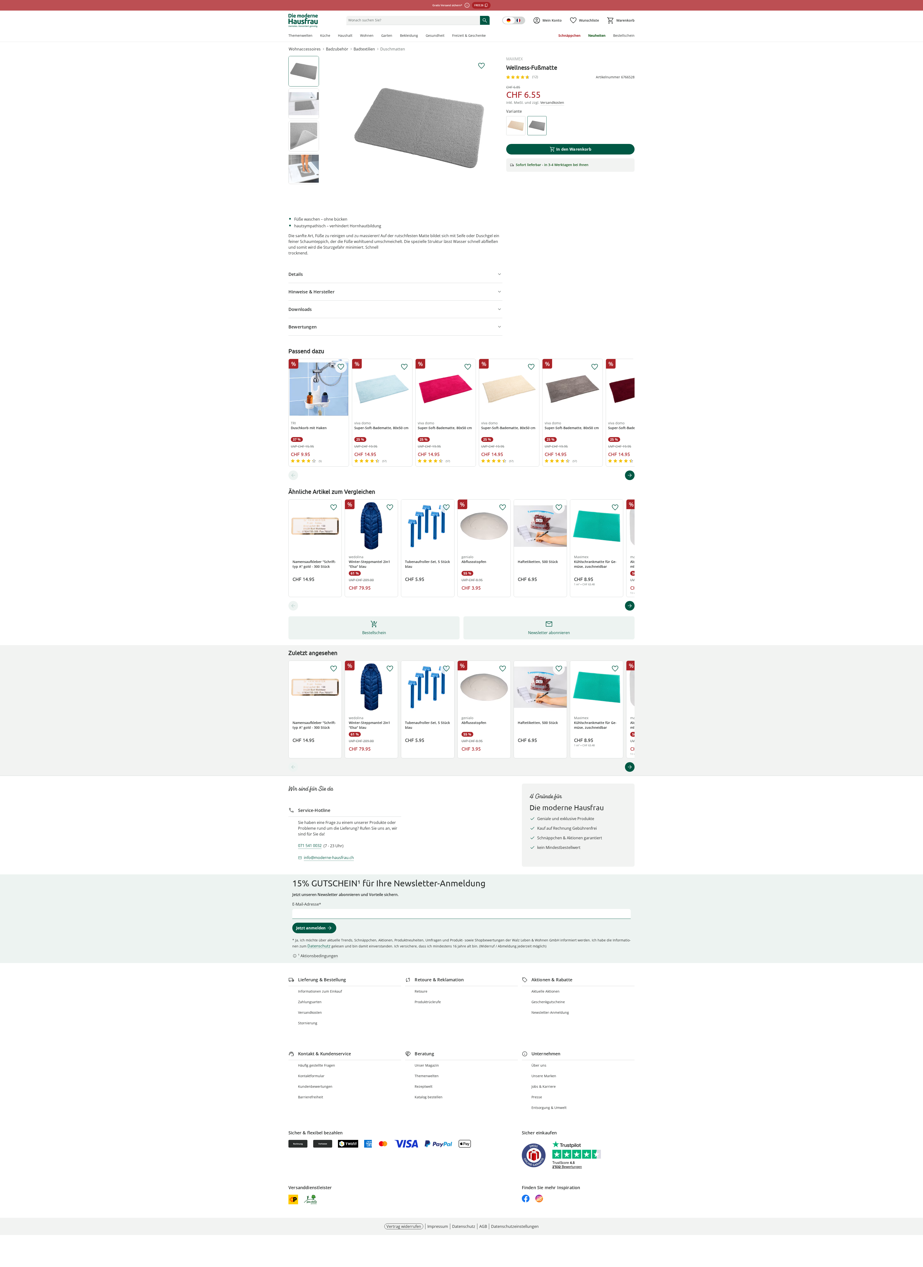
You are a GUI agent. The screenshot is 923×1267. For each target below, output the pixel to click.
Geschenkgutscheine (548, 1002)
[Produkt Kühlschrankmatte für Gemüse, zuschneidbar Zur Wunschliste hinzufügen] (615, 507)
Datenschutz (319, 946)
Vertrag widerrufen (404, 1226)
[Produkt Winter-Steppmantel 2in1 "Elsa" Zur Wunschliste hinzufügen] (390, 507)
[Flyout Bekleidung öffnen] (420, 36)
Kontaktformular (311, 1076)
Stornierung (307, 1023)
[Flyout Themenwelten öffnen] (314, 36)
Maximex (514, 59)
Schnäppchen (569, 35)
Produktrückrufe (428, 1002)
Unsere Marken (543, 1076)
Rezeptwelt (423, 1086)
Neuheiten (596, 35)
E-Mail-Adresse (305, 904)
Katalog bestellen (429, 1097)
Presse (536, 1097)
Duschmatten (392, 49)
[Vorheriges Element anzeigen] (293, 475)
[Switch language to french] (513, 20)
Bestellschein (624, 35)
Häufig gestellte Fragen (316, 1065)
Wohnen (367, 35)
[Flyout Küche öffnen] (332, 36)
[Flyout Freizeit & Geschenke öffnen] (488, 36)
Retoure (421, 991)
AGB (483, 1226)
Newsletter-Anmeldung (550, 1012)
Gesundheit (435, 35)
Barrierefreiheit (310, 1097)
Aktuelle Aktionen (545, 991)
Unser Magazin (427, 1065)
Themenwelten (300, 35)
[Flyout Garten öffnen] (394, 36)
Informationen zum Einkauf (320, 991)
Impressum (437, 1226)
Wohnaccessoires (305, 49)
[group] (419, 128)
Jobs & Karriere (543, 1086)
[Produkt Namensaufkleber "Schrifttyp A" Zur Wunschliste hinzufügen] (334, 507)
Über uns (538, 1065)
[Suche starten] (485, 20)
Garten (386, 35)
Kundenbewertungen (315, 1086)
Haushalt (345, 35)
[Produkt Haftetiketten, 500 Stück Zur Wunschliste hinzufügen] (559, 507)
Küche (325, 35)
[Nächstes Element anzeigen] (630, 475)
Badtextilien (364, 49)
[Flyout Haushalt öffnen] (354, 36)
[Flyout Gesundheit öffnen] (446, 36)
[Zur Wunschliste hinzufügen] (481, 66)
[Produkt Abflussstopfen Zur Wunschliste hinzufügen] (503, 507)
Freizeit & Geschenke (469, 35)
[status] (412, 20)
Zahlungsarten (310, 1002)
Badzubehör (337, 49)
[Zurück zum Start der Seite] (917, 1232)
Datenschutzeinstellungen (515, 1226)
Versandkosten (310, 1012)
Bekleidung (409, 35)
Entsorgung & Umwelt (549, 1107)
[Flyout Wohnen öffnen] (375, 36)
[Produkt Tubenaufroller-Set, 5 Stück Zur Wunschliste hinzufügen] (446, 507)
